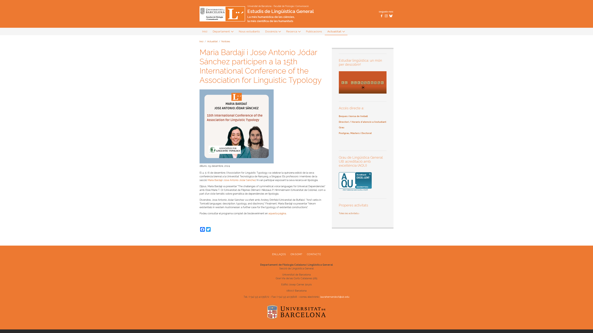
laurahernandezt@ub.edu (334, 296)
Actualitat (333, 32)
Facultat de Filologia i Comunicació (291, 6)
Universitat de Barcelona (259, 6)
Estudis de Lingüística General (280, 11)
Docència (270, 32)
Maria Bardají (215, 180)
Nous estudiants (249, 31)
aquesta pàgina (277, 213)
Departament (220, 32)
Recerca (290, 32)
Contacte (314, 254)
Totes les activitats (348, 213)
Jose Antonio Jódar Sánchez (240, 180)
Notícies (225, 41)
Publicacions (314, 31)
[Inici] (222, 13)
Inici (204, 31)
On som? (296, 254)
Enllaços (279, 254)
